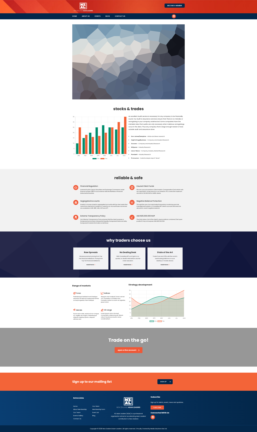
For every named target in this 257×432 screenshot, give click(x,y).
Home (74, 16)
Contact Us (120, 16)
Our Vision (95, 406)
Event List (95, 412)
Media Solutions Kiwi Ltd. (158, 429)
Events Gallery (78, 416)
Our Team (77, 412)
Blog (108, 16)
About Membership (80, 409)
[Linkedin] (174, 16)
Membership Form (98, 409)
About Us (86, 16)
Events (97, 16)
